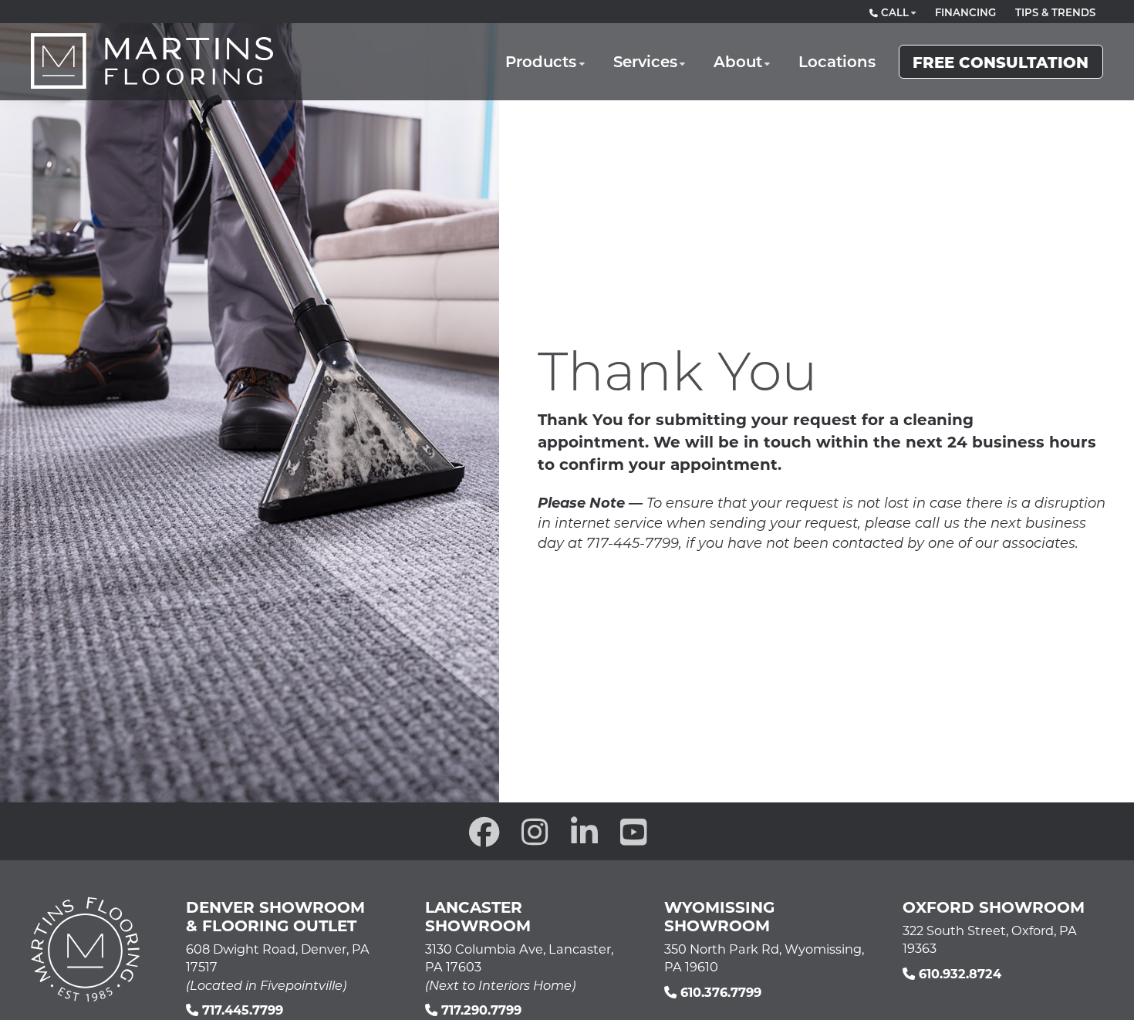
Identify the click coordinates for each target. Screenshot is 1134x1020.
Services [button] (645, 61)
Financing (965, 12)
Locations (837, 61)
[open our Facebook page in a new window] (484, 831)
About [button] (738, 61)
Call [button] (893, 12)
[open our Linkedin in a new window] (584, 831)
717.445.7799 (240, 1009)
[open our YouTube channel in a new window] (633, 831)
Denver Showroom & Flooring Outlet (275, 916)
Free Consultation (1000, 61)
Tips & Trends (1055, 12)
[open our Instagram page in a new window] (534, 831)
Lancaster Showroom (478, 916)
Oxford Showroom (994, 907)
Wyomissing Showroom (719, 916)
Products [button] (540, 61)
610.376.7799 (719, 992)
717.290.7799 (479, 1009)
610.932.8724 (958, 973)
